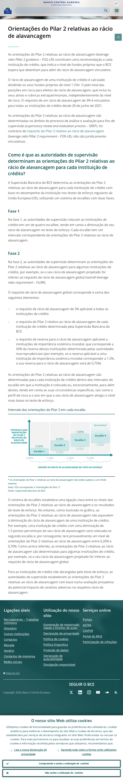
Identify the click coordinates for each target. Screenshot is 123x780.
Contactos (10, 639)
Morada (9, 645)
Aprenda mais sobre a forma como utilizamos (89, 752)
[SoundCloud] (107, 692)
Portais (87, 619)
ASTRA (87, 625)
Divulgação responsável (59, 664)
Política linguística (55, 644)
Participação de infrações (100, 642)
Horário (9, 651)
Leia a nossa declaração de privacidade (30, 752)
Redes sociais (13, 662)
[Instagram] (89, 692)
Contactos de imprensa (19, 656)
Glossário (10, 628)
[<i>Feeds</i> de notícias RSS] (116, 692)
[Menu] (116, 10)
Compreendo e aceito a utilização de (64, 764)
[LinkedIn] (80, 692)
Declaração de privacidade (61, 633)
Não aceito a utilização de (64, 773)
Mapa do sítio (13, 673)
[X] (71, 692)
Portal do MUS (92, 636)
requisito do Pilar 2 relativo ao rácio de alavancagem (65, 131)
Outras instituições (16, 634)
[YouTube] (98, 692)
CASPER (88, 631)
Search (105, 10)
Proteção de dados (56, 650)
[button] (116, 3)
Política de (56, 639)
